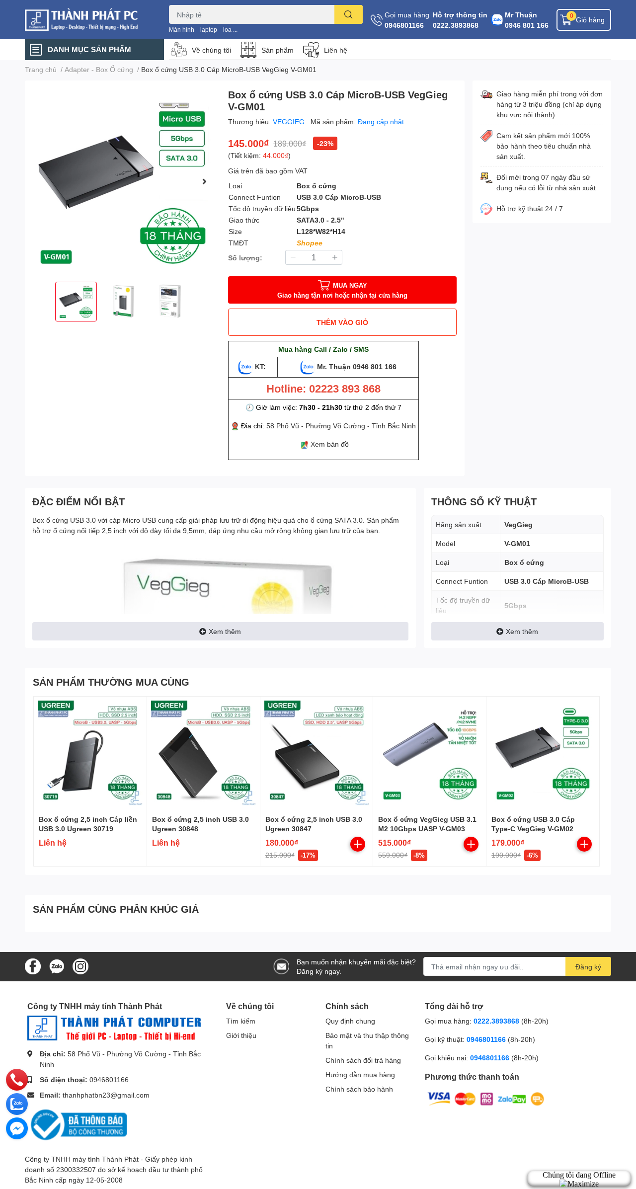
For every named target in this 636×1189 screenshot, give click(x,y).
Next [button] (204, 181)
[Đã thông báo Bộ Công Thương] (77, 1124)
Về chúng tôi (211, 50)
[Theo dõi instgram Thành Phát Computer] (80, 965)
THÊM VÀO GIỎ (342, 322)
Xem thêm (225, 631)
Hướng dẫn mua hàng (360, 1074)
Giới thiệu (241, 1035)
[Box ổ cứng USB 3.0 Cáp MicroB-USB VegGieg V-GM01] (122, 181)
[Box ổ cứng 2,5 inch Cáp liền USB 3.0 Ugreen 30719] (90, 753)
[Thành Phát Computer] (86, 19)
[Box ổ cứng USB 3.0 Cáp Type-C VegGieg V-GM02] (542, 753)
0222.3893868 (455, 25)
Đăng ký (588, 966)
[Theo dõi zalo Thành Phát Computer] (57, 965)
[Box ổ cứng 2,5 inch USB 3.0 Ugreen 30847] (316, 753)
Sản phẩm (277, 50)
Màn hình (181, 29)
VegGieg (518, 524)
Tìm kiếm (240, 1021)
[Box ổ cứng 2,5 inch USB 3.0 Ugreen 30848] (203, 753)
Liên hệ (335, 50)
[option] (122, 181)
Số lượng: (245, 257)
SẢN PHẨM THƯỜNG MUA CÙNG (111, 682)
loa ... (230, 29)
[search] (348, 14)
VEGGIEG (290, 121)
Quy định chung (350, 1021)
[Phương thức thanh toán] (486, 1098)
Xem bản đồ (330, 444)
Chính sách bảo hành (359, 1089)
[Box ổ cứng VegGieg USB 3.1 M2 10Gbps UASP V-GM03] (429, 753)
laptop (208, 29)
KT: (260, 366)
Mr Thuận (521, 14)
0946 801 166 (527, 25)
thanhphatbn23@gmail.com (106, 1095)
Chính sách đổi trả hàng (363, 1060)
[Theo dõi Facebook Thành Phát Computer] (33, 965)
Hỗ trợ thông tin (460, 14)
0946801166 (404, 25)
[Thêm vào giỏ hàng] (357, 844)
